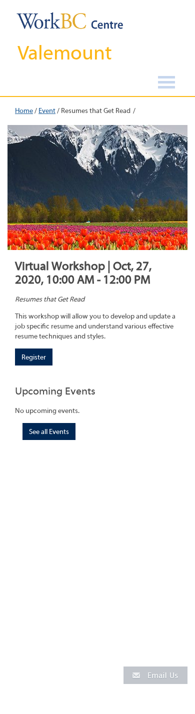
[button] (156, 674)
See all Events (49, 432)
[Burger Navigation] (166, 84)
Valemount (65, 53)
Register (34, 358)
